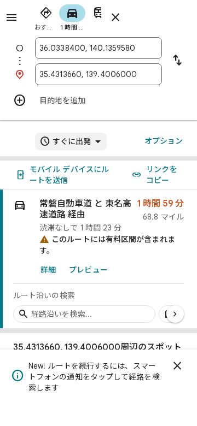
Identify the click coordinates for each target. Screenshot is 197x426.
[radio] (46, 16)
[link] (98, 259)
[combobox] (98, 48)
